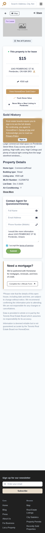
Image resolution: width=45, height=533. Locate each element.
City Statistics (32, 517)
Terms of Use (24, 130)
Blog (4, 510)
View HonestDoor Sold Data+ (22, 91)
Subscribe (22, 491)
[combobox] (22, 3)
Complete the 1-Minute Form (20, 284)
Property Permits (33, 522)
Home (5, 505)
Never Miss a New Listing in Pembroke (24, 104)
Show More (8, 192)
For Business (8, 523)
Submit (13, 251)
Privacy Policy (12, 136)
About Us (6, 519)
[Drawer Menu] (41, 3)
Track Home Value (24, 98)
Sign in (23, 140)
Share (39, 13)
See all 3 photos (24, 41)
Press (5, 514)
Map (16, 13)
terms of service (27, 245)
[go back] (5, 13)
